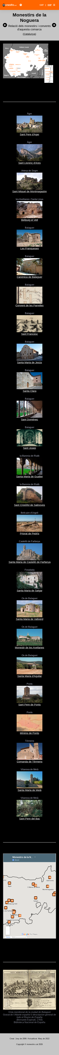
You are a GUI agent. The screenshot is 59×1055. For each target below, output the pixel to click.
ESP (50, 5)
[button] (54, 5)
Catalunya (29, 34)
